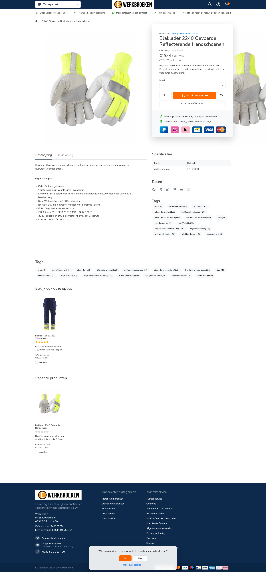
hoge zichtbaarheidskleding (169, 228)
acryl (158, 206)
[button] (210, 5)
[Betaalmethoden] (178, 568)
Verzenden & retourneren (159, 508)
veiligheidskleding (165, 234)
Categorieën (51, 4)
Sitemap (150, 543)
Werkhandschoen (191, 234)
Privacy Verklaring (155, 533)
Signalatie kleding (200, 228)
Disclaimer (151, 538)
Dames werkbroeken (113, 503)
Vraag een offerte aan (192, 103)
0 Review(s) (164, 50)
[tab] (65, 155)
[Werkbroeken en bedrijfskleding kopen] (133, 4)
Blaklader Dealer (165, 212)
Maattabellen (109, 518)
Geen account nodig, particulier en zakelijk (187, 121)
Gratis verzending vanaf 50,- (53, 12)
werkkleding (214, 234)
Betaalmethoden (155, 513)
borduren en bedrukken (198, 217)
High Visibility (186, 223)
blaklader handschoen (193, 212)
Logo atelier (108, 513)
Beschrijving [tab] (43, 155)
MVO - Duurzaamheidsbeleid (161, 518)
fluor (222, 217)
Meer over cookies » (133, 565)
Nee (140, 558)
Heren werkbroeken (112, 498)
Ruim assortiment (166, 12)
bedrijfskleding (178, 206)
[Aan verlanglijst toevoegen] (222, 95)
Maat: (163, 80)
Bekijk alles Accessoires (185, 33)
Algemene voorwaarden (159, 528)
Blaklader (164, 33)
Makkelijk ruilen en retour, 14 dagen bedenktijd (208, 12)
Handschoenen (163, 223)
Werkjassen (108, 508)
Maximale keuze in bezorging (91, 12)
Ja (125, 558)
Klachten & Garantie (156, 523)
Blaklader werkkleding (167, 217)
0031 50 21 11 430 (46, 521)
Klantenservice (154, 498)
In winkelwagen (197, 95)
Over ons (151, 503)
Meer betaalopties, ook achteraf (131, 12)
